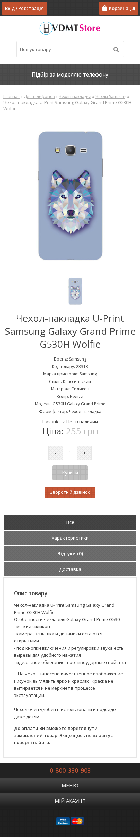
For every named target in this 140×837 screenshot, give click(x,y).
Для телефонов (39, 96)
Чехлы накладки (75, 96)
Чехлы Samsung (110, 96)
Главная (11, 96)
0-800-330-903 (70, 770)
